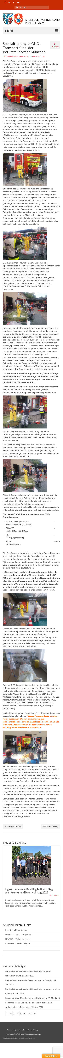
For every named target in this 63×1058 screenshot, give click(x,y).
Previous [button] (5, 881)
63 (30, 1013)
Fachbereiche (34, 57)
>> (35, 1013)
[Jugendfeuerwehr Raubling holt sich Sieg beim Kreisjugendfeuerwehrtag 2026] (31, 865)
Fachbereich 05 (23, 57)
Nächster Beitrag (50, 826)
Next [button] (57, 881)
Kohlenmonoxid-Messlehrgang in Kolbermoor (26, 998)
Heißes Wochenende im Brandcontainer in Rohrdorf (29, 980)
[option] (31, 879)
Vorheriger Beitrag (13, 826)
